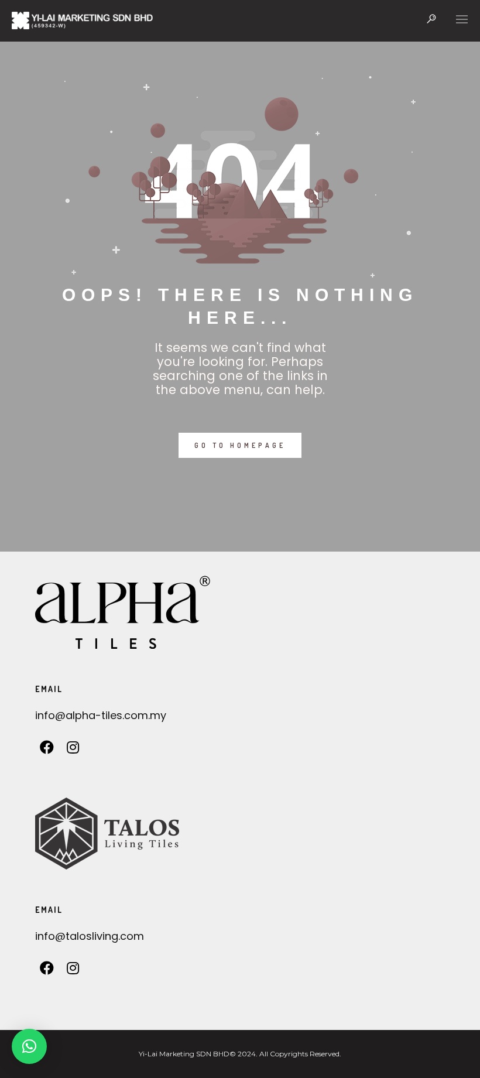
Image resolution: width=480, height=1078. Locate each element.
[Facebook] (47, 750)
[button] (29, 1046)
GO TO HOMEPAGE (240, 445)
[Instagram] (73, 750)
